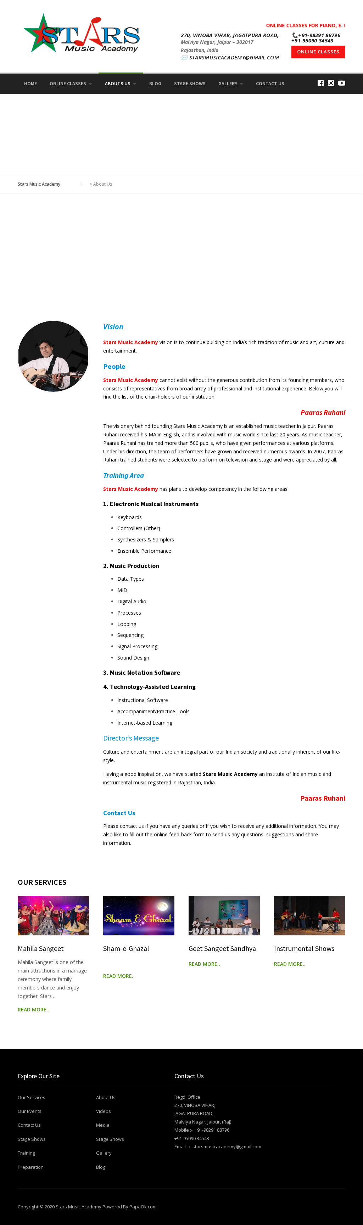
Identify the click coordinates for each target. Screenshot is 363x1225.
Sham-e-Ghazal (126, 948)
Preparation (31, 1167)
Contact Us (270, 83)
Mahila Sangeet (41, 948)
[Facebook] (321, 83)
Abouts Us (117, 83)
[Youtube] (341, 83)
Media (103, 1125)
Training (26, 1153)
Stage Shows (190, 83)
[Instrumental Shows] (309, 916)
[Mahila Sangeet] (53, 916)
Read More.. (33, 1009)
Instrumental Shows (304, 948)
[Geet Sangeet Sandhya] (224, 916)
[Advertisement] (181, 267)
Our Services (31, 1097)
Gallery (227, 83)
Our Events (29, 1111)
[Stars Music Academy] (82, 32)
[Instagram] (331, 83)
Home (30, 83)
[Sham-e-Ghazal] (138, 916)
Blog (155, 83)
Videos (103, 1111)
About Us (106, 1097)
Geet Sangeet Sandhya (222, 948)
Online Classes (318, 51)
